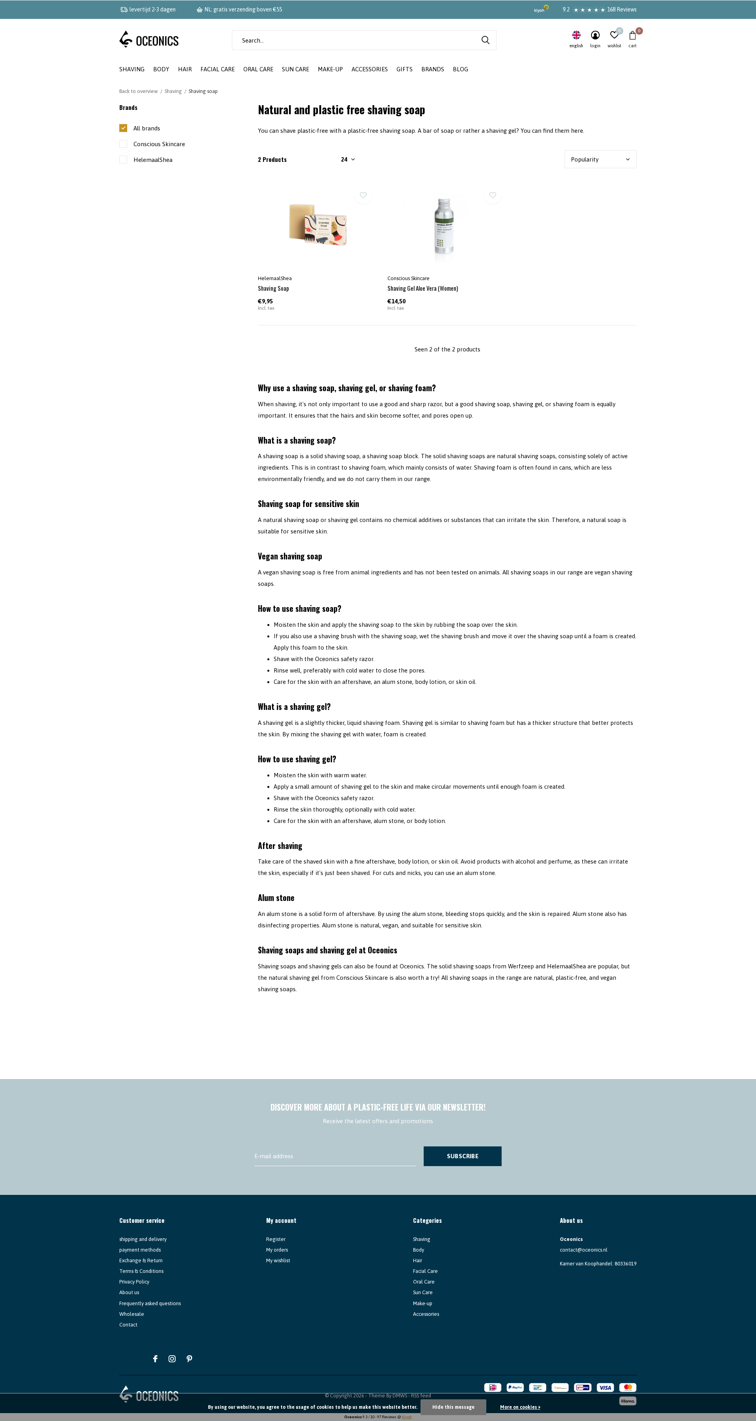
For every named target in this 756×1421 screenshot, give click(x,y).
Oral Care (258, 69)
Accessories (370, 69)
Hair (185, 69)
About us (129, 1292)
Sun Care (295, 69)
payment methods (140, 1250)
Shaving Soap (273, 288)
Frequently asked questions (150, 1303)
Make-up (330, 69)
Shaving (132, 69)
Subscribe (462, 1156)
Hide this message (453, 1407)
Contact (128, 1325)
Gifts (405, 69)
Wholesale (131, 1314)
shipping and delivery (143, 1239)
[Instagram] (172, 1358)
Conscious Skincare (159, 144)
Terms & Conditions (141, 1271)
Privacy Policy (134, 1282)
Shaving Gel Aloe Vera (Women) (422, 288)
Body (161, 69)
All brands (146, 128)
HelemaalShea (152, 159)
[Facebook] (155, 1358)
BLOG (460, 69)
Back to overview (138, 91)
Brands (432, 69)
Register (275, 1239)
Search (485, 40)
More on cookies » (520, 1407)
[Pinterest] (189, 1358)
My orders (277, 1250)
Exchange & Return (141, 1260)
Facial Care (217, 69)
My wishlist (278, 1260)
